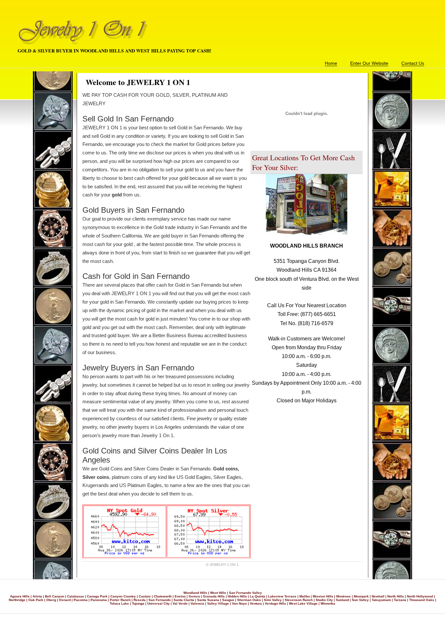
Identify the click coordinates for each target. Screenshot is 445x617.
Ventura (256, 603)
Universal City (158, 603)
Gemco (194, 596)
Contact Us (412, 63)
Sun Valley (360, 600)
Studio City (324, 600)
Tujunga (138, 603)
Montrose (343, 596)
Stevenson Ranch (299, 600)
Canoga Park (97, 596)
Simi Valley (273, 600)
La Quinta (257, 596)
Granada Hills (214, 596)
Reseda (140, 600)
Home (331, 63)
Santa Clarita (184, 600)
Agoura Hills (20, 596)
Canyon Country (123, 596)
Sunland (342, 600)
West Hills (218, 593)
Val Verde (180, 603)
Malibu (304, 596)
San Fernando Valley (245, 593)
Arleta (37, 596)
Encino (180, 596)
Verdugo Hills (275, 603)
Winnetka (328, 603)
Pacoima (81, 600)
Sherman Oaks (249, 600)
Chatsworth (163, 596)
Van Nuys (239, 603)
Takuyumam (381, 600)
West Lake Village (303, 603)
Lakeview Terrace (282, 596)
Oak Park (35, 600)
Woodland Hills (195, 593)
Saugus (228, 600)
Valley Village (218, 603)
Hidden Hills (237, 596)
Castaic (145, 596)
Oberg (51, 600)
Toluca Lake (119, 603)
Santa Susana (208, 600)
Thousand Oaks (421, 600)
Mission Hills (323, 596)
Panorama (99, 600)
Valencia (197, 603)
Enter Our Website (369, 63)
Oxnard (65, 600)
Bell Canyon (54, 596)
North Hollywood (420, 596)
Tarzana (400, 600)
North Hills (395, 596)
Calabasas (75, 596)
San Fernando (160, 600)
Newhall (378, 596)
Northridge (17, 600)
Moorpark (361, 596)
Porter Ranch (120, 600)
